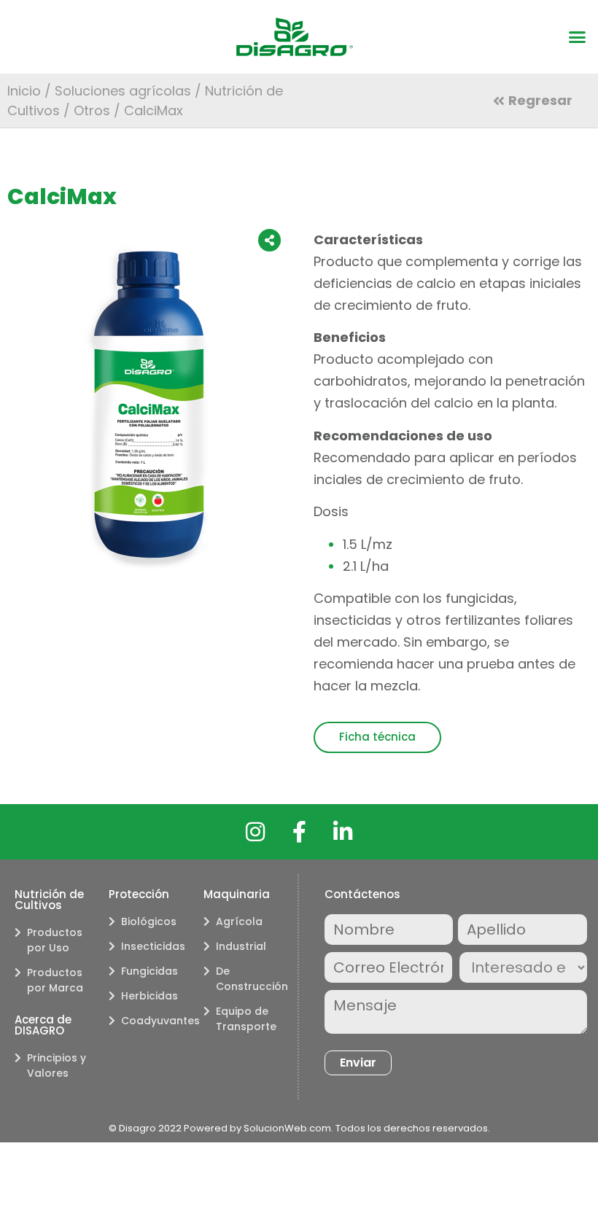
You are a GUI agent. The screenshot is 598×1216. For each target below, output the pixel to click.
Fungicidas (149, 971)
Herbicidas (149, 996)
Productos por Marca (55, 980)
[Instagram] (255, 832)
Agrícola (239, 921)
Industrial (241, 946)
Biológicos (148, 921)
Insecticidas (153, 946)
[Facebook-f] (299, 832)
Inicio (24, 91)
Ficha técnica (377, 736)
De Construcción (249, 979)
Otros (92, 110)
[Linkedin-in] (343, 832)
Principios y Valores (56, 1065)
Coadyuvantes (154, 1020)
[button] (577, 37)
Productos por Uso (54, 940)
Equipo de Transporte (246, 1019)
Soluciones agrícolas (123, 91)
